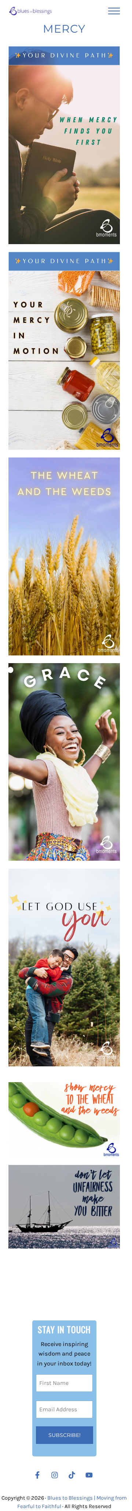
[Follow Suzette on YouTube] (91, 1475)
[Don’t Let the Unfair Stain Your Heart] (64, 1207)
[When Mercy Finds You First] (64, 145)
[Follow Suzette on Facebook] (37, 1475)
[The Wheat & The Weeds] (64, 556)
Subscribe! (64, 1435)
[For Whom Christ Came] (64, 968)
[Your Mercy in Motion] (64, 351)
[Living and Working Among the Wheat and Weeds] (64, 1119)
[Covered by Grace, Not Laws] (64, 762)
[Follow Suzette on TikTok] (73, 1475)
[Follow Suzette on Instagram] (56, 1475)
